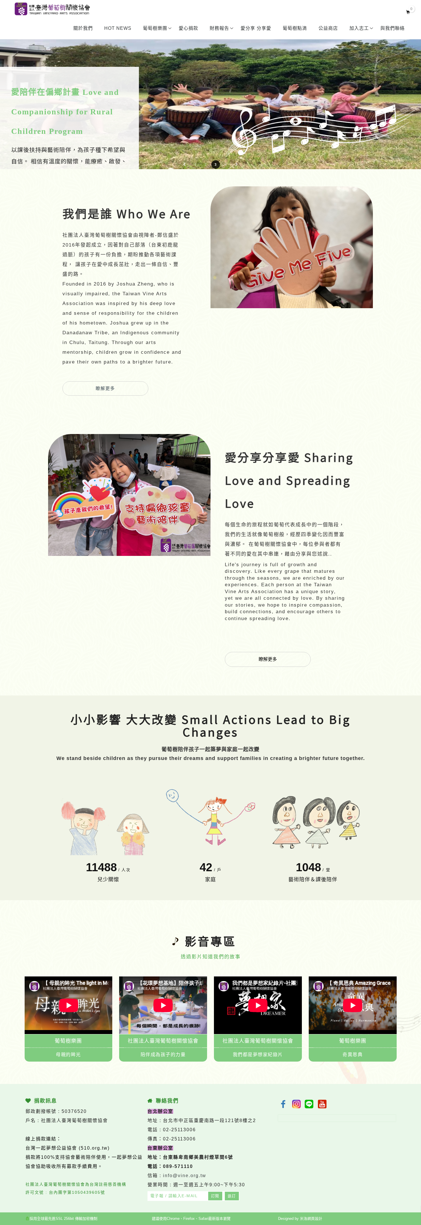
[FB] (283, 1104)
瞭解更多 (105, 388)
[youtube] (322, 1104)
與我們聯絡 (392, 28)
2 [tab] (205, 165)
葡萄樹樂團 (155, 28)
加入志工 (359, 28)
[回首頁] (52, 8)
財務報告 (219, 28)
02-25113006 (179, 1129)
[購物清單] (408, 11)
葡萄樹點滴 (295, 28)
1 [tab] (195, 165)
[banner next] (237, 164)
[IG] (296, 1104)
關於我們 (83, 28)
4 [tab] (226, 165)
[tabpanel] (210, 96)
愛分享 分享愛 (256, 28)
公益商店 (328, 28)
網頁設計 (314, 1218)
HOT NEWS (117, 28)
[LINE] (309, 1104)
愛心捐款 (188, 28)
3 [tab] (216, 165)
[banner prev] (184, 164)
